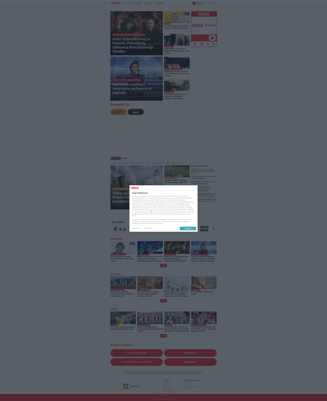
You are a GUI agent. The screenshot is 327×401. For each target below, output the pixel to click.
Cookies (142, 223)
